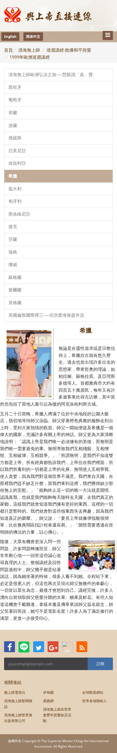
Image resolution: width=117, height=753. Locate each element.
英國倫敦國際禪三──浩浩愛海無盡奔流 (46, 315)
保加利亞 (17, 163)
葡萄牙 (14, 100)
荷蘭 (12, 112)
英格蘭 (14, 302)
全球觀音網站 (92, 692)
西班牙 (14, 87)
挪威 (12, 264)
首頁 (8, 50)
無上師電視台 (14, 692)
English (10, 36)
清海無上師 (29, 50)
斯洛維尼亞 (19, 214)
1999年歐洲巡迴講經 (30, 57)
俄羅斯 (14, 138)
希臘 (12, 176)
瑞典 (12, 252)
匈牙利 (14, 201)
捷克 (12, 226)
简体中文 (33, 36)
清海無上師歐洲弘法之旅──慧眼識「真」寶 (50, 74)
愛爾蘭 (14, 290)
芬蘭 (12, 239)
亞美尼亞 (17, 150)
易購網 (48, 700)
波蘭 (12, 125)
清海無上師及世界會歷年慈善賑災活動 (57, 715)
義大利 (14, 188)
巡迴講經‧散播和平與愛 (69, 50)
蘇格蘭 (14, 277)
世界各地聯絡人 (94, 700)
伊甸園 (48, 692)
